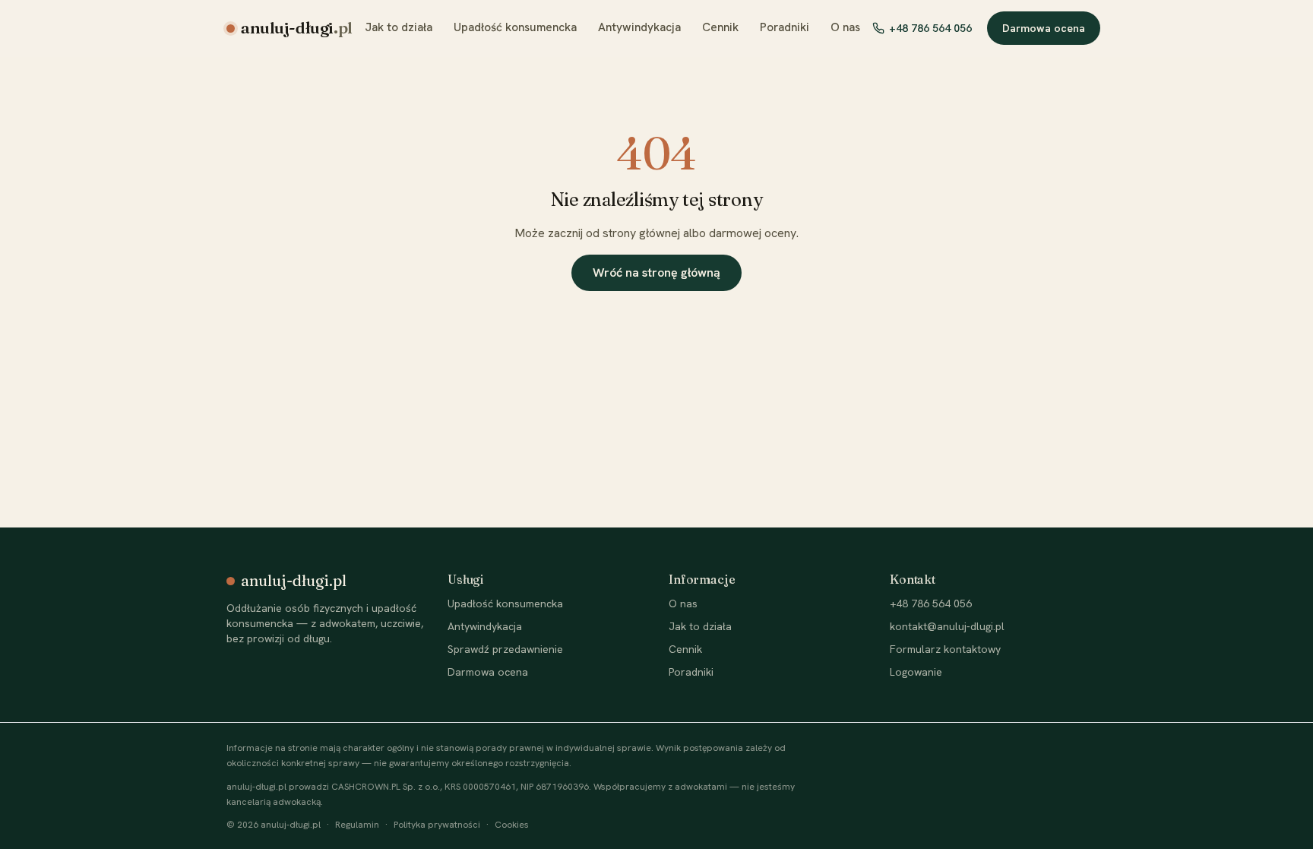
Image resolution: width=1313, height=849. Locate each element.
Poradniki (784, 27)
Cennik (720, 27)
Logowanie (916, 672)
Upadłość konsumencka (515, 27)
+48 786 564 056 (930, 28)
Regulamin (357, 825)
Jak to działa (398, 27)
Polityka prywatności (437, 825)
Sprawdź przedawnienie (505, 649)
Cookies (512, 825)
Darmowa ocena (1043, 28)
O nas (845, 27)
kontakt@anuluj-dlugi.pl (947, 626)
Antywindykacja (639, 27)
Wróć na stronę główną (656, 272)
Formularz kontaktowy (945, 649)
